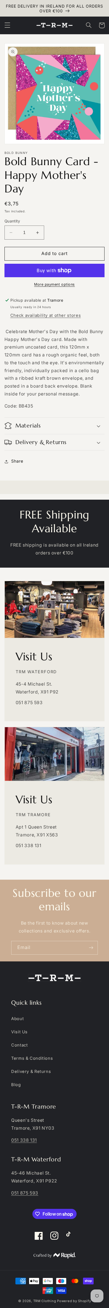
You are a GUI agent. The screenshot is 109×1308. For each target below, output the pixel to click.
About (17, 1018)
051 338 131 (24, 1140)
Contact (19, 1045)
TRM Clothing (44, 1301)
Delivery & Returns (31, 1071)
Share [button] (17, 461)
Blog (16, 1084)
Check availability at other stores (45, 315)
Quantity (12, 221)
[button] (7, 25)
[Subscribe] (91, 948)
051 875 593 (24, 1193)
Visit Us (19, 1031)
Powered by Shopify (74, 1301)
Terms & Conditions (32, 1058)
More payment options (54, 284)
